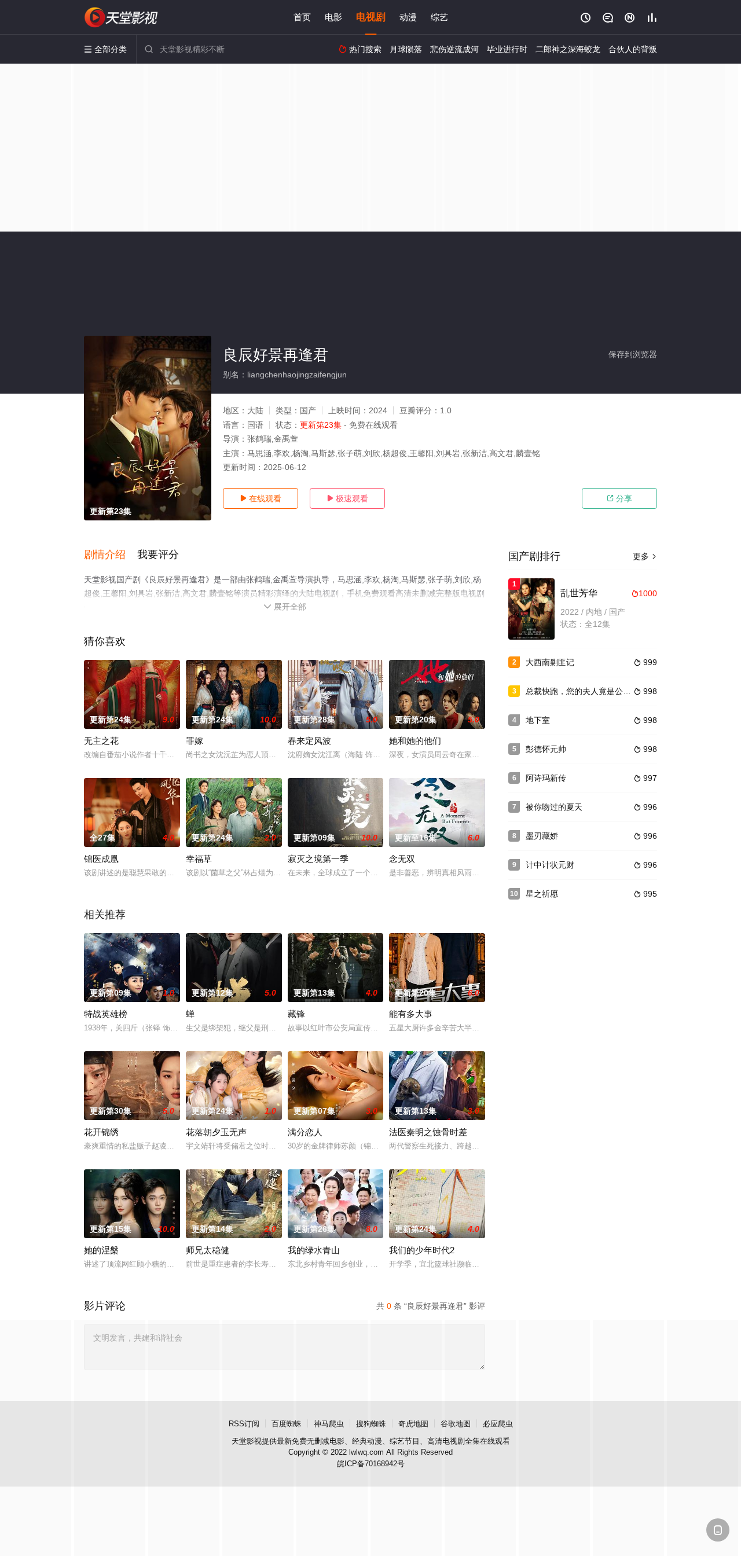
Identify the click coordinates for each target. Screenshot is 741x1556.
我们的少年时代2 (421, 1250)
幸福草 (199, 859)
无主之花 (101, 741)
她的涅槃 (101, 1250)
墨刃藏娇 (542, 836)
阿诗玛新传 (546, 778)
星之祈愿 (542, 893)
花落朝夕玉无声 (216, 1132)
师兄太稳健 (207, 1250)
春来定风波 (309, 741)
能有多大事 (410, 1014)
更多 (645, 556)
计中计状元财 (550, 864)
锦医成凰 (101, 859)
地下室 (538, 720)
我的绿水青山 (314, 1250)
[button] (110, 555)
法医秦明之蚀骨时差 (428, 1132)
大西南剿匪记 (550, 662)
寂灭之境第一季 (318, 859)
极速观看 (347, 498)
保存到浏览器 (632, 354)
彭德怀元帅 (546, 749)
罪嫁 (194, 741)
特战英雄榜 (105, 1014)
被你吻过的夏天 (554, 807)
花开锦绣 (101, 1132)
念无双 (402, 859)
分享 (619, 498)
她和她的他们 (415, 741)
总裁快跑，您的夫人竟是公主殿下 (586, 691)
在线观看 (260, 498)
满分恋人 (305, 1132)
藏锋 (296, 1014)
